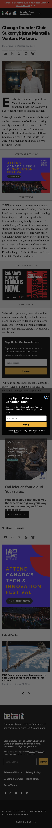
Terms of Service (32, 430)
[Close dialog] (46, 397)
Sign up (26, 424)
